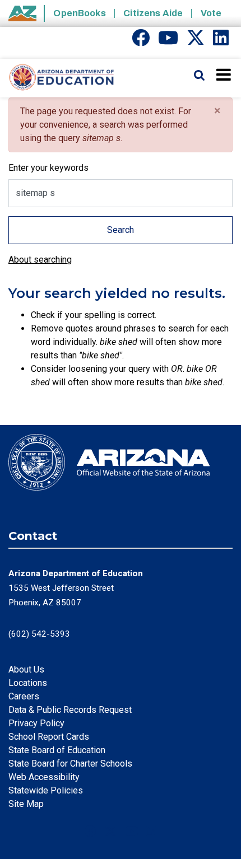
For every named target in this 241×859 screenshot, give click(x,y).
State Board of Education (56, 750)
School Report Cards (48, 736)
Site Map (26, 804)
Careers (23, 696)
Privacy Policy (36, 723)
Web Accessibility (44, 777)
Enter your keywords (48, 167)
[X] (196, 41)
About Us (26, 669)
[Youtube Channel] (168, 41)
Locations (27, 683)
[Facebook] (141, 41)
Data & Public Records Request (70, 709)
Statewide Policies (45, 790)
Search (120, 230)
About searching (40, 259)
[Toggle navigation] (224, 74)
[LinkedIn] (221, 41)
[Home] (57, 78)
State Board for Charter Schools (70, 763)
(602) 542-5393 (39, 634)
